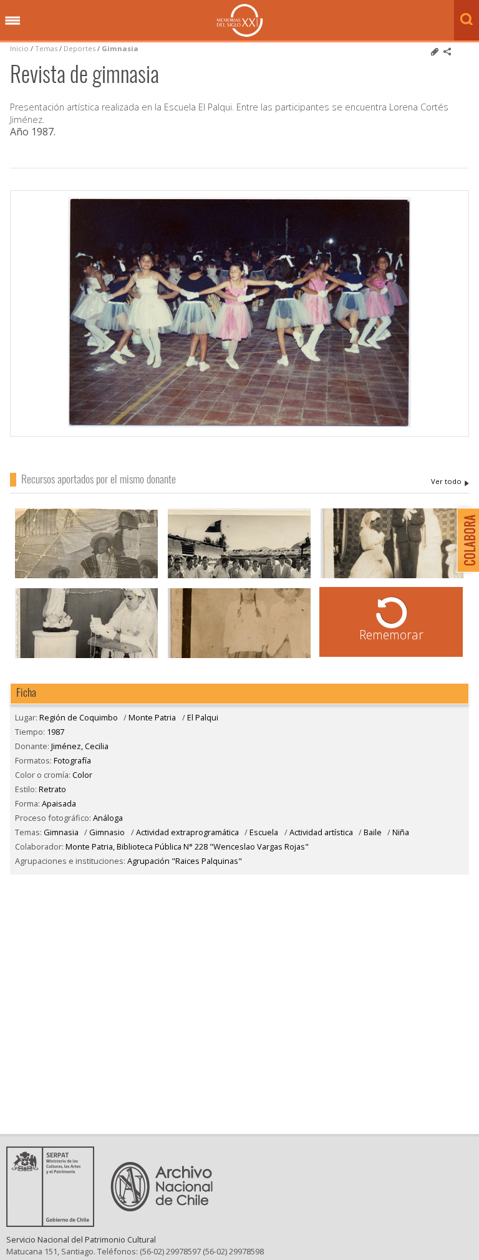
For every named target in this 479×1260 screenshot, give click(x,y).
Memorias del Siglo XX (240, 20)
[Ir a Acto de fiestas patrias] (86, 576)
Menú (12, 21)
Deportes (79, 48)
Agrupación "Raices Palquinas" (184, 860)
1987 (55, 731)
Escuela (263, 832)
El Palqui (202, 717)
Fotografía (72, 760)
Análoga (108, 817)
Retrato (52, 789)
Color (82, 774)
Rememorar (391, 634)
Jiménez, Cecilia (450, 481)
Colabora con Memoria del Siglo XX (465, 540)
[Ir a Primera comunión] (392, 576)
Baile (373, 832)
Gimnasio (107, 832)
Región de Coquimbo (78, 717)
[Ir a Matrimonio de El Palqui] (239, 656)
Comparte (447, 52)
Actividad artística (321, 832)
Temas (46, 48)
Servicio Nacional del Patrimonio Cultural (81, 1239)
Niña (400, 832)
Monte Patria (152, 717)
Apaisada (59, 803)
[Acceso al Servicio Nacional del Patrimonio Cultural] (54, 1223)
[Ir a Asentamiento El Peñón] (239, 576)
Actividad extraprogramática (187, 832)
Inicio (19, 48)
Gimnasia (120, 48)
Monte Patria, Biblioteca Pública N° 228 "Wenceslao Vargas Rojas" (187, 846)
